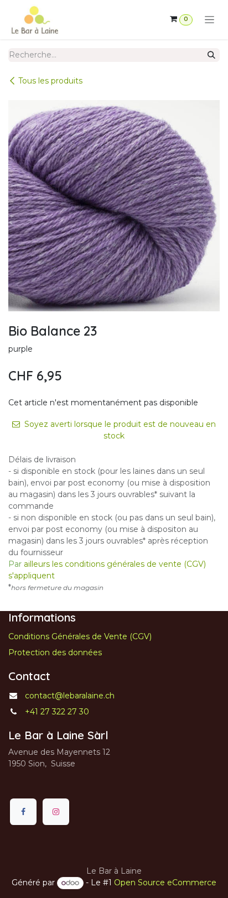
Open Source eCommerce (165, 882)
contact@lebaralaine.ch (70, 696)
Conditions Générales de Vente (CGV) (80, 636)
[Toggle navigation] (209, 19)
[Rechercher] (211, 55)
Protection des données (55, 652)
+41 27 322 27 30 (57, 712)
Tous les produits (50, 81)
